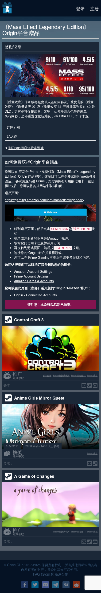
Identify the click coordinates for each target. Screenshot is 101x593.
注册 (94, 8)
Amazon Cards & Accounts (34, 280)
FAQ (36, 574)
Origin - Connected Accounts (35, 295)
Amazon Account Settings (33, 271)
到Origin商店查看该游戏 (26, 147)
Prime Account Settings (31, 276)
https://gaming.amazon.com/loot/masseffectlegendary (44, 199)
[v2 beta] (7, 8)
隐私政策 (47, 574)
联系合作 (61, 574)
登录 (80, 8)
